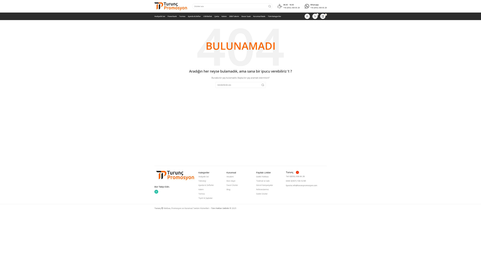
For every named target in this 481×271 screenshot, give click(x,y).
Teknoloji (202, 181)
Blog (228, 189)
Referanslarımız (262, 189)
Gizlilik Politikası (262, 176)
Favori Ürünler (232, 185)
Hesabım (230, 176)
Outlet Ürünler (262, 194)
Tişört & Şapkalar (205, 198)
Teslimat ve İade (263, 181)
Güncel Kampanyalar (264, 185)
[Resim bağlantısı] (175, 175)
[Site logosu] (170, 6)
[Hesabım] (307, 16)
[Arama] (270, 6)
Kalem (201, 189)
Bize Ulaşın (230, 181)
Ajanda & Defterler (206, 185)
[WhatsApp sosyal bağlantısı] (156, 192)
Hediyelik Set (203, 176)
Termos (201, 194)
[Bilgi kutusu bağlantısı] (316, 6)
